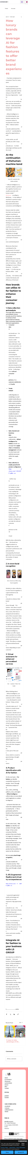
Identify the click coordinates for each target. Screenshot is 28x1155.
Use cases (13, 8)
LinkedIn (7, 1097)
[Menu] (22, 2)
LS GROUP (7, 1107)
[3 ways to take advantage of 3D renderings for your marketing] (14, 1031)
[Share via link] (18, 1014)
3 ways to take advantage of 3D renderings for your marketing (13, 1041)
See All (20, 1022)
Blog (6, 1088)
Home (6, 1079)
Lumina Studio (8, 1084)
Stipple (6, 1113)
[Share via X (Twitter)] (10, 1014)
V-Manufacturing (9, 1111)
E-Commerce (8, 1081)
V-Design (7, 1109)
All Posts (6, 8)
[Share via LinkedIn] (14, 1014)
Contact (7, 1089)
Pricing (6, 1086)
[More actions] (21, 17)
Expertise (12, 1009)
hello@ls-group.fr (8, 1123)
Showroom (7, 1082)
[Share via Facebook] (6, 1014)
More (19, 8)
